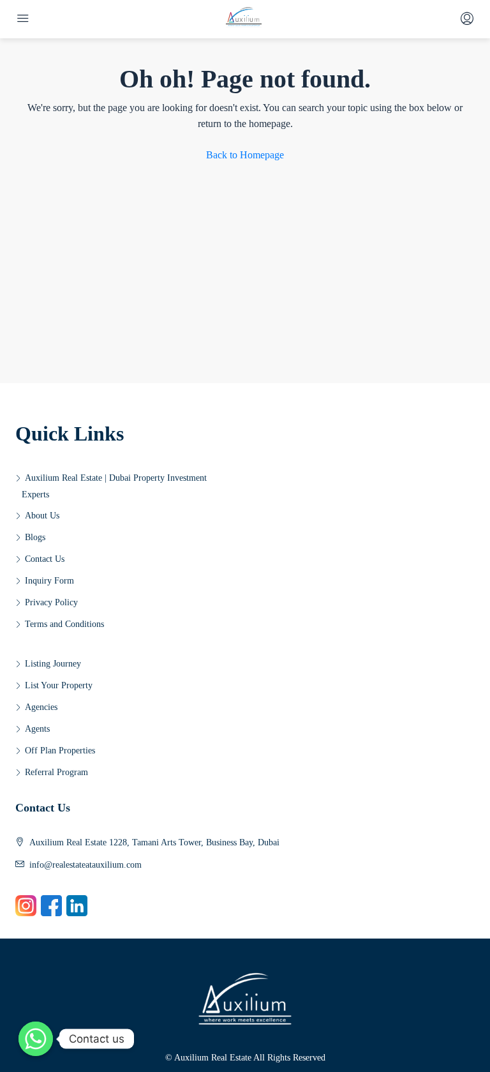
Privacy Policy (51, 602)
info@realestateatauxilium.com (85, 865)
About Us (42, 515)
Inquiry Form (49, 580)
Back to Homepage (245, 154)
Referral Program (56, 772)
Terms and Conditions (64, 624)
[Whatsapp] (36, 1039)
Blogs (35, 537)
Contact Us (44, 559)
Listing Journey (53, 663)
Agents (37, 729)
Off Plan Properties (60, 750)
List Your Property (59, 685)
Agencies (41, 707)
